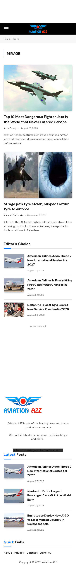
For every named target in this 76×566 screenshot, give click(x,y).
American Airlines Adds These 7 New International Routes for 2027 (49, 260)
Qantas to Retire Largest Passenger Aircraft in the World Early (49, 495)
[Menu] (6, 28)
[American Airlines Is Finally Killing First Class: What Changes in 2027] (14, 285)
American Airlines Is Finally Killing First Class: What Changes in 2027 (49, 284)
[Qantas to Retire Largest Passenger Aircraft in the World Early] (14, 496)
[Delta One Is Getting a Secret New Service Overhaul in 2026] (14, 310)
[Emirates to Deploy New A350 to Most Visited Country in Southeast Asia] (14, 520)
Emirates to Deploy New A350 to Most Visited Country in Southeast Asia (48, 520)
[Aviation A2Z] (38, 29)
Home (7, 38)
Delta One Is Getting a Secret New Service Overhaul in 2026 (48, 307)
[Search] (70, 28)
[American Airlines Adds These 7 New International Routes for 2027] (14, 261)
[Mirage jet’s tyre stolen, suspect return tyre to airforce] (38, 175)
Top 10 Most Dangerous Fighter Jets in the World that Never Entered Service (36, 119)
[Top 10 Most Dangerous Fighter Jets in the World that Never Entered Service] (38, 88)
